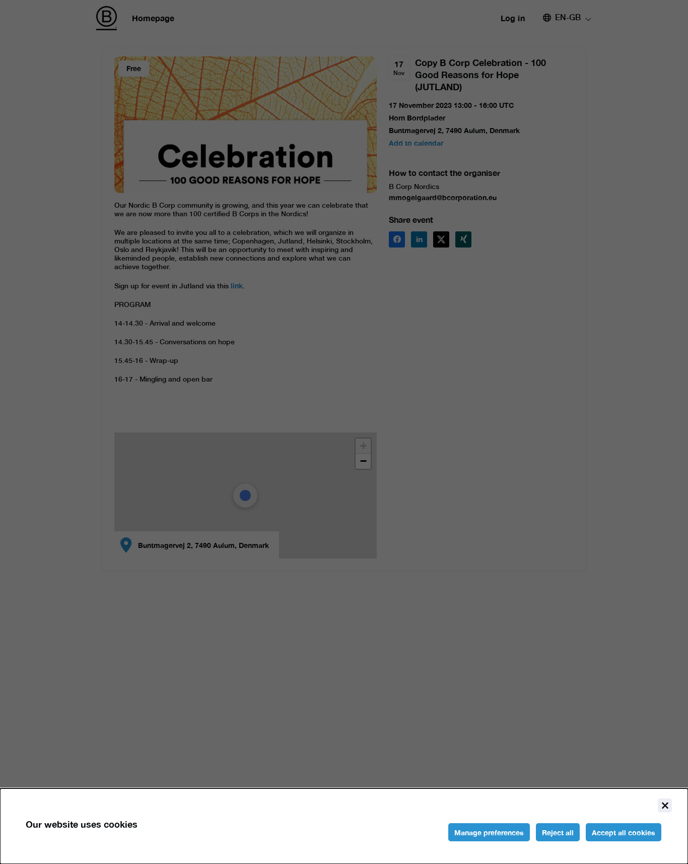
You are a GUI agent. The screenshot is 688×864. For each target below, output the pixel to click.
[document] (344, 826)
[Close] (665, 805)
